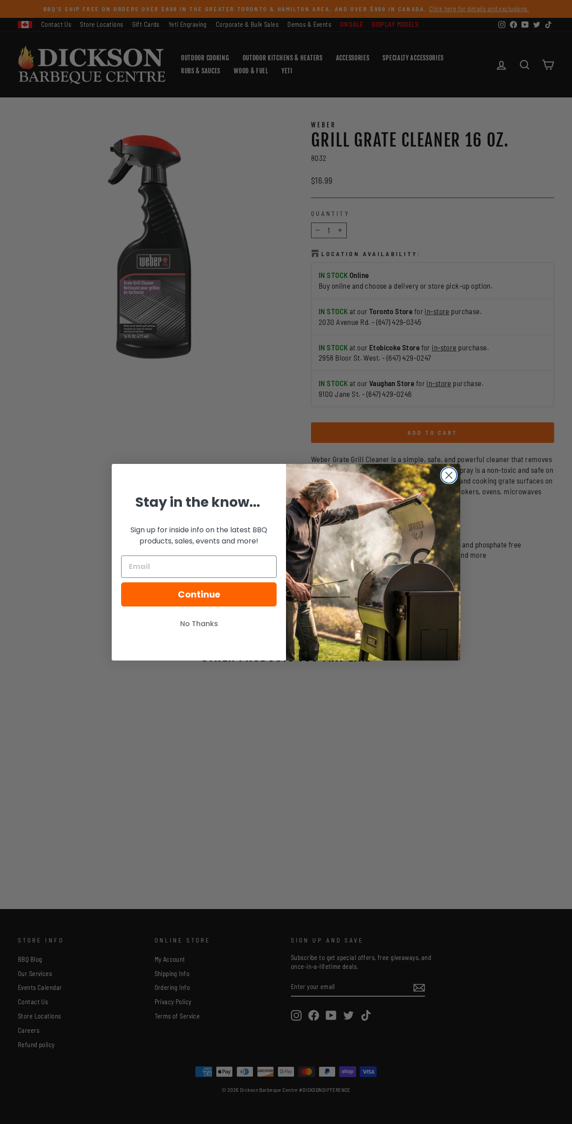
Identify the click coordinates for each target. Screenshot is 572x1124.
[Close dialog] (449, 475)
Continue (199, 594)
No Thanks (199, 624)
